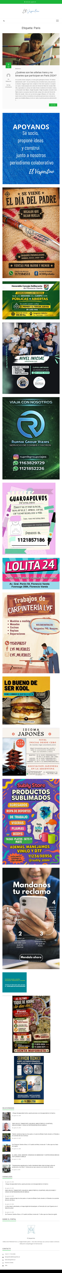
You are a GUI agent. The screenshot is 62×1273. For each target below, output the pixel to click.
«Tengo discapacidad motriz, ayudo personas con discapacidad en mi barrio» (33, 1113)
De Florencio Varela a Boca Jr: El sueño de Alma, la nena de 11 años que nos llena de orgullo (31, 1214)
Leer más (53, 105)
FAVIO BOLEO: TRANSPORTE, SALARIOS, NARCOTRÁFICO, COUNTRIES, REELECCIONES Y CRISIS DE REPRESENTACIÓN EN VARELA (32, 1124)
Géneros (19, 68)
